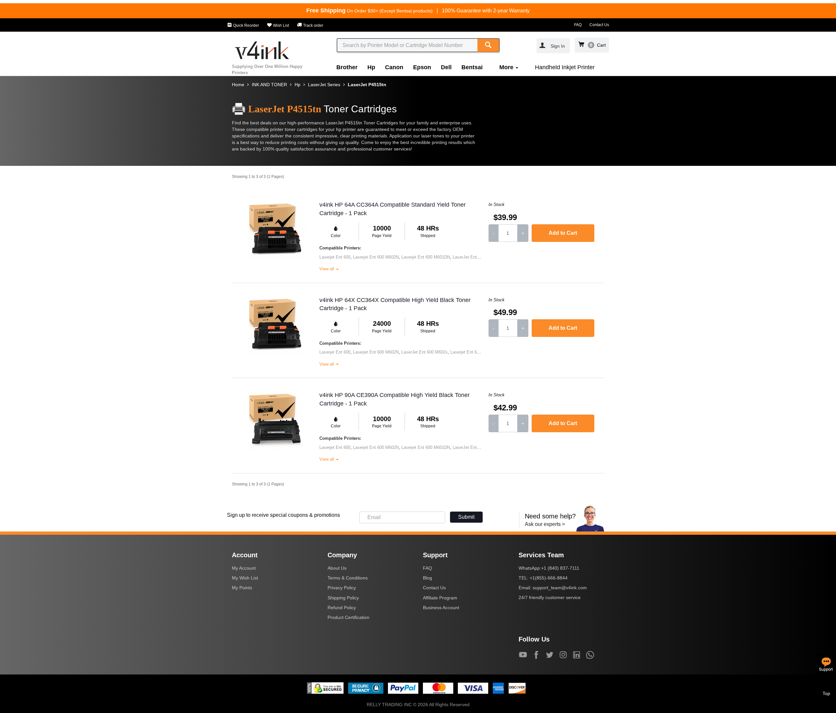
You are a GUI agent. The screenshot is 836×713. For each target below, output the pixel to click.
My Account (244, 568)
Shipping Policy (343, 597)
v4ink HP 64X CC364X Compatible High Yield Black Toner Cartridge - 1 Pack (395, 304)
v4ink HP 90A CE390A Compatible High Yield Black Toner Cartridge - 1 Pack (394, 399)
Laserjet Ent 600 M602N (376, 257)
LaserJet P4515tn (367, 84)
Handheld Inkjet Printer (565, 67)
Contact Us (599, 25)
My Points (242, 587)
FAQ (578, 25)
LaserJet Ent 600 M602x (476, 257)
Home (238, 84)
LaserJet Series (324, 84)
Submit (466, 517)
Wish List (280, 25)
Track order (312, 25)
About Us (337, 568)
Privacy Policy (342, 587)
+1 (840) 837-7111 (560, 568)
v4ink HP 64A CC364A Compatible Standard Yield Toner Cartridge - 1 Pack (392, 208)
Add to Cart (563, 233)
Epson (422, 67)
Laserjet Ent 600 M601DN (425, 257)
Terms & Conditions (348, 577)
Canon (394, 67)
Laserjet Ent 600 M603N (473, 352)
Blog (427, 577)
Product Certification (348, 617)
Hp (371, 67)
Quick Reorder (245, 25)
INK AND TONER (269, 84)
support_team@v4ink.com (560, 587)
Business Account (441, 607)
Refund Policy (342, 607)
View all (327, 268)
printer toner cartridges (293, 129)
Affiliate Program (440, 597)
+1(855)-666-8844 (549, 577)
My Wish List (245, 577)
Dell (446, 67)
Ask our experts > (545, 524)
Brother (347, 67)
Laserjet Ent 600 (334, 257)
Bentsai (472, 67)
